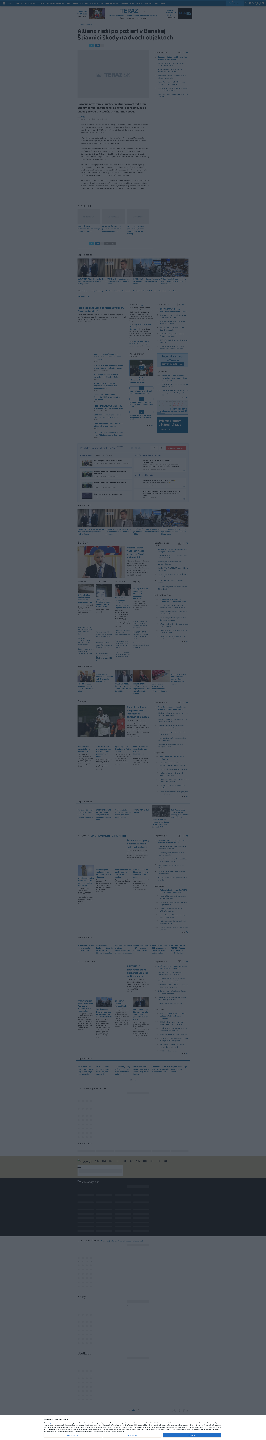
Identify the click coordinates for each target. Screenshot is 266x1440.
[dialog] (133, 1428)
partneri (52, 1423)
